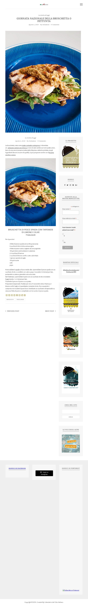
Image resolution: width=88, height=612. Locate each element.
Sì (64, 236)
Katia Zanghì (31, 235)
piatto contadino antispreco (31, 145)
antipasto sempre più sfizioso (17, 148)
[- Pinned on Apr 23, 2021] (66, 475)
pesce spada (20, 299)
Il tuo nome (66, 209)
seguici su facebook (17, 468)
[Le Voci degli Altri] (71, 444)
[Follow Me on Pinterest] (71, 590)
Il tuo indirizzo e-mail (69, 218)
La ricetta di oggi (44, 15)
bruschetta (10, 299)
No (65, 242)
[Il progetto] (71, 157)
